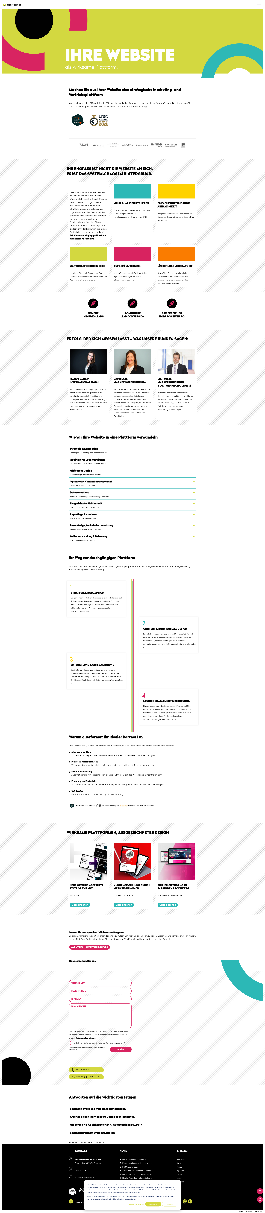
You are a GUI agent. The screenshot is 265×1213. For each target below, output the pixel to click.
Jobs (179, 1178)
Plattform (181, 1160)
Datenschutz (258, 1211)
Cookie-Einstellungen (136, 1204)
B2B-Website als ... (130, 1167)
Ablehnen (170, 1204)
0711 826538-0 (81, 1170)
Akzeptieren (153, 1204)
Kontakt (180, 1182)
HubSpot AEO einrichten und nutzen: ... (138, 1174)
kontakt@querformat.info (85, 1178)
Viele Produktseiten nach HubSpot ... (137, 1171)
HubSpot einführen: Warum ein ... (136, 1160)
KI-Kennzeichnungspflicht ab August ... (138, 1163)
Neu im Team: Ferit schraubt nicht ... (137, 1178)
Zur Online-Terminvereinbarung (89, 947)
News (179, 1174)
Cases (179, 1163)
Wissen (180, 1167)
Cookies (240, 1211)
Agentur (180, 1171)
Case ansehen (80, 905)
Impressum (248, 1211)
